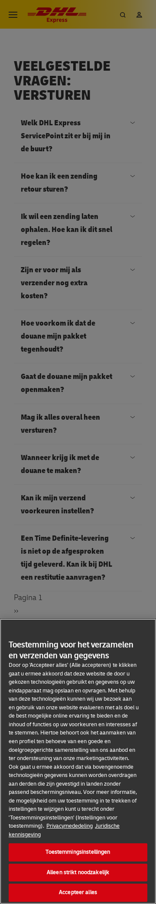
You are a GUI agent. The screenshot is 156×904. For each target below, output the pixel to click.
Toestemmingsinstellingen (78, 852)
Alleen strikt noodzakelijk (78, 872)
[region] (78, 761)
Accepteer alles (78, 892)
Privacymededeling (69, 825)
